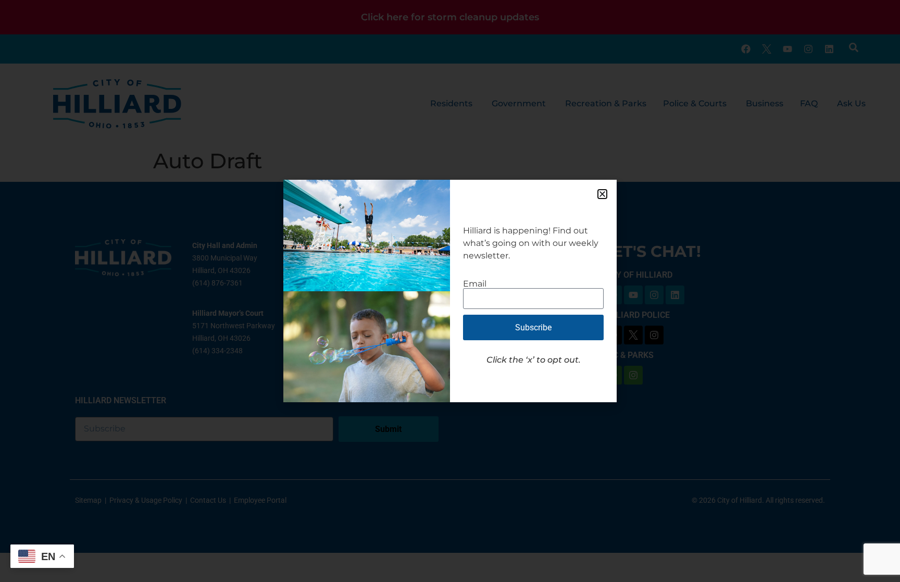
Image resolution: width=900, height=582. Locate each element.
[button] (602, 194)
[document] (450, 291)
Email (474, 284)
